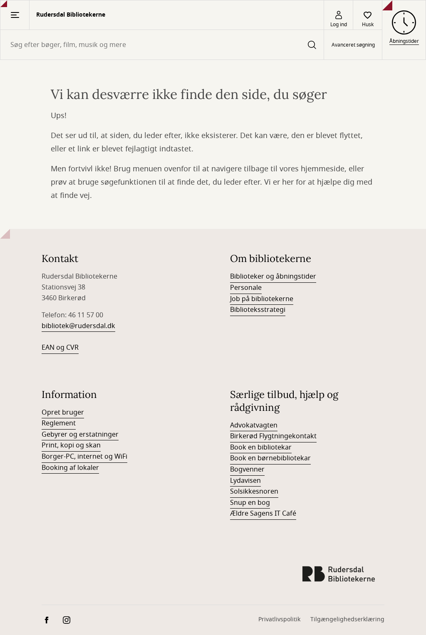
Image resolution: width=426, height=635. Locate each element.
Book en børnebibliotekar (270, 458)
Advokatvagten (253, 425)
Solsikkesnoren (254, 492)
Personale (246, 288)
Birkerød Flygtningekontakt (273, 436)
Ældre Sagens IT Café (263, 514)
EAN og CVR (60, 348)
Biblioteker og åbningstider (273, 277)
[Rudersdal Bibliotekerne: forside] (338, 574)
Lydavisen (245, 481)
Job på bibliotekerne (261, 299)
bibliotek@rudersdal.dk (78, 326)
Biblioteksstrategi (257, 310)
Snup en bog (250, 503)
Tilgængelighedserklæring (347, 619)
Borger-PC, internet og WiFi (84, 457)
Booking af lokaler (70, 468)
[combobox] (162, 44)
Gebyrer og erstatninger (80, 435)
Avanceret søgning (353, 45)
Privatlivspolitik (279, 619)
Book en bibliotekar (261, 447)
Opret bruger (63, 413)
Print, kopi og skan (71, 445)
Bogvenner (247, 469)
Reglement (59, 423)
